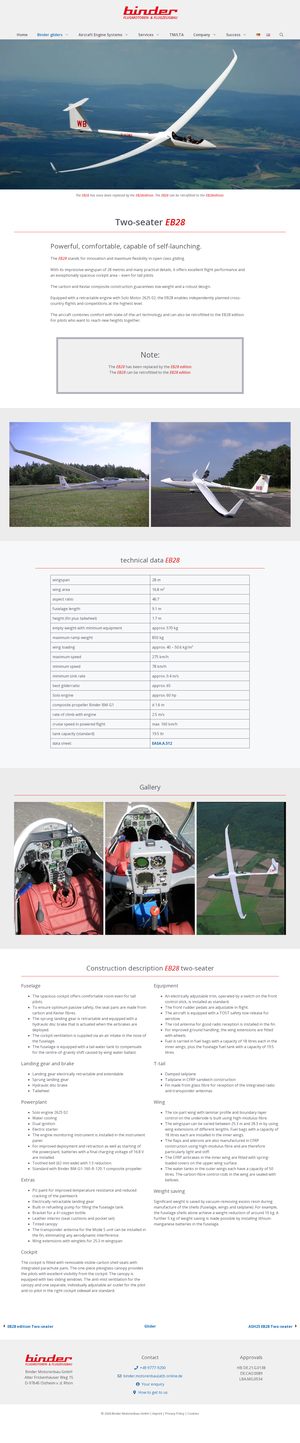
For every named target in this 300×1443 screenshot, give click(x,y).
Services (146, 34)
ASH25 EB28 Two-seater (270, 1326)
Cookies (193, 1413)
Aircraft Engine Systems (100, 34)
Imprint (157, 1413)
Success (233, 34)
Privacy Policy (174, 1413)
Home (22, 34)
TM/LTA (176, 34)
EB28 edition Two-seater (30, 1326)
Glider (150, 1326)
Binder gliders (50, 34)
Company (201, 34)
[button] (281, 34)
